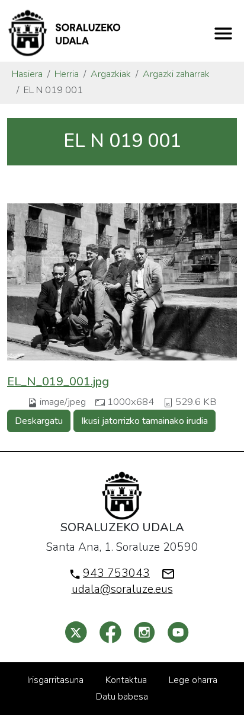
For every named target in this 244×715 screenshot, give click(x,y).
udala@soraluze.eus (122, 589)
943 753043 (116, 573)
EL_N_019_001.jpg (58, 382)
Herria (66, 74)
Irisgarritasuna (55, 680)
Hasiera (27, 74)
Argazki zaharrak (176, 74)
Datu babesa (122, 696)
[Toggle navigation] (223, 33)
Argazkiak (111, 74)
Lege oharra (193, 680)
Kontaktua (126, 680)
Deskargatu (39, 420)
